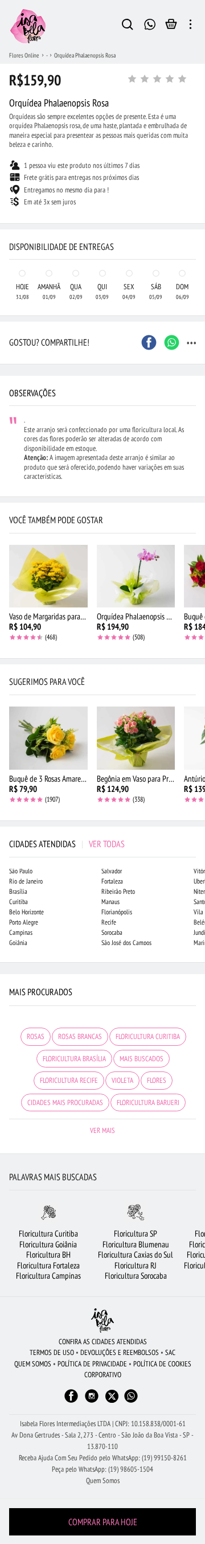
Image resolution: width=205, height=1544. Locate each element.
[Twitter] (111, 1396)
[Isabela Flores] (102, 1320)
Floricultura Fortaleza (48, 1265)
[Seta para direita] (193, 214)
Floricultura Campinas (48, 1275)
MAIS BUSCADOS (141, 1058)
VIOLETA (122, 1080)
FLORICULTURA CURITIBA (148, 1036)
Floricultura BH (48, 1254)
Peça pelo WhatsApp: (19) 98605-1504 (102, 1469)
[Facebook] (71, 1401)
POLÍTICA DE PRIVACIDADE (92, 1364)
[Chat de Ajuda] (150, 23)
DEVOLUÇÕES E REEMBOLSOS (119, 1352)
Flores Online (24, 55)
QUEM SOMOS (32, 1364)
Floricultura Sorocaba (136, 1275)
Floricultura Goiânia (48, 1244)
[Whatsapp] (131, 1401)
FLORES (156, 1080)
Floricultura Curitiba (48, 1233)
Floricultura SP (135, 1233)
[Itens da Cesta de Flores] (171, 27)
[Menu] (190, 26)
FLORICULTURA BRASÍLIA (74, 1058)
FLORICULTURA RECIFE (69, 1080)
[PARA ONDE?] (127, 26)
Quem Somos (103, 1480)
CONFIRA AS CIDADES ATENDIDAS (103, 1341)
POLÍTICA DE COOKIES (162, 1364)
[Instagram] (91, 1401)
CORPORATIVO (102, 1374)
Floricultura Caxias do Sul (135, 1254)
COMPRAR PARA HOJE (102, 1521)
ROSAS (35, 1036)
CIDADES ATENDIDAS (67, 843)
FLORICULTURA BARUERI (148, 1102)
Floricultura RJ (135, 1265)
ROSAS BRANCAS (80, 1036)
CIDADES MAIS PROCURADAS (65, 1102)
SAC (170, 1352)
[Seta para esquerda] (11, 214)
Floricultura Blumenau (135, 1244)
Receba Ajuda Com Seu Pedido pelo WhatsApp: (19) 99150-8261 (103, 1458)
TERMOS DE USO (52, 1352)
